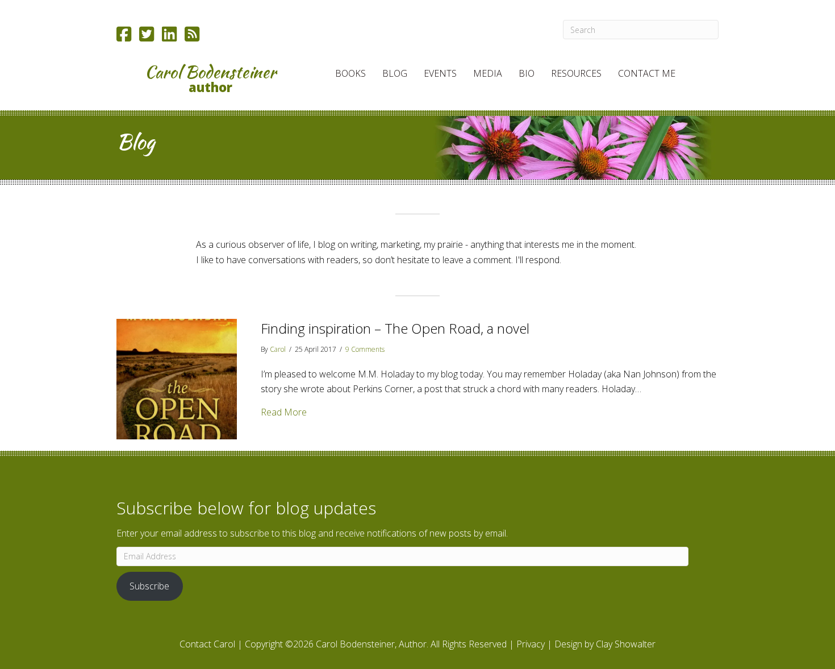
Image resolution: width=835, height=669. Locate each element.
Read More (284, 411)
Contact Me (646, 73)
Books (350, 73)
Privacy (530, 644)
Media (487, 73)
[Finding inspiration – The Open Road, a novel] (176, 378)
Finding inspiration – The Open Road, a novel (395, 328)
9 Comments (365, 349)
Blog (394, 73)
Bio (527, 73)
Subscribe (149, 586)
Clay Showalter (626, 644)
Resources (576, 73)
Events (440, 73)
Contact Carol (207, 644)
